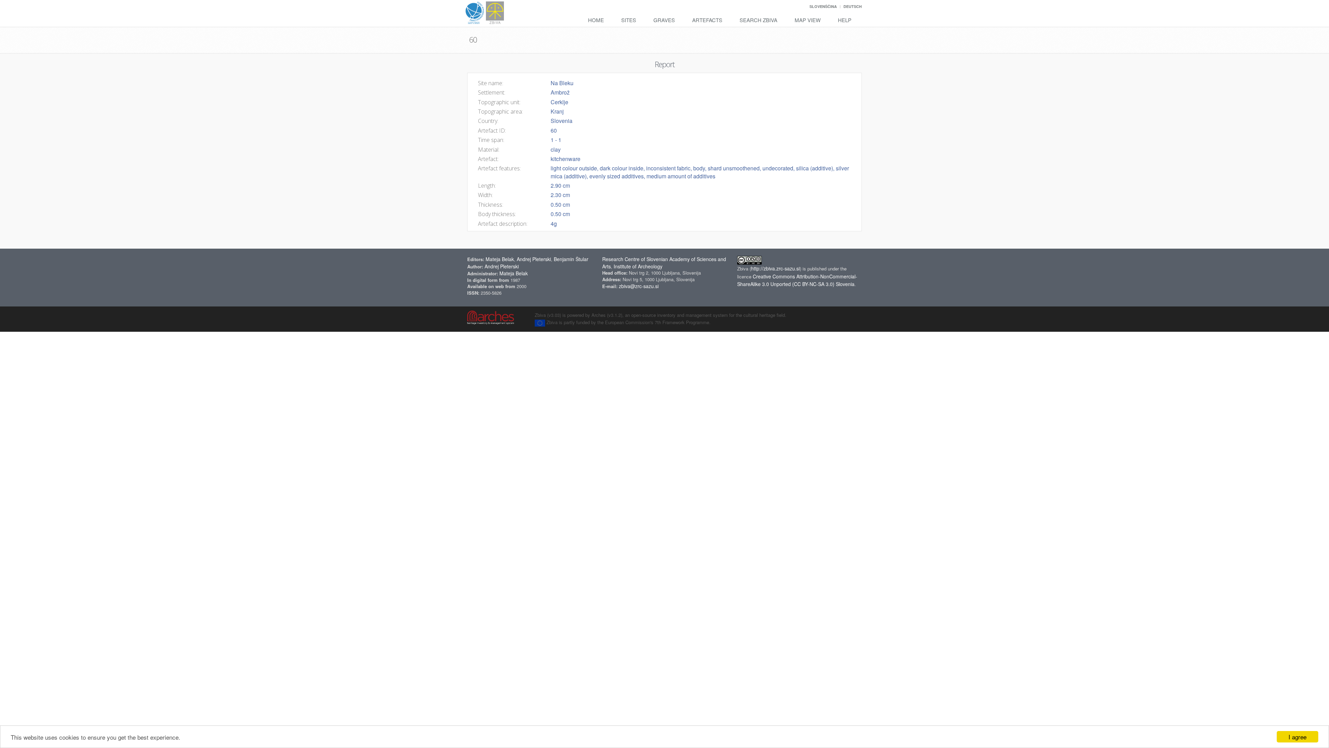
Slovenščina (823, 6)
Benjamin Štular (571, 259)
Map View (808, 20)
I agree (1298, 736)
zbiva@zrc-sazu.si (639, 286)
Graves (664, 20)
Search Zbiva (758, 20)
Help (844, 20)
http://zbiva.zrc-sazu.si (775, 268)
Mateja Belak (500, 259)
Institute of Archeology (638, 266)
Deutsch (852, 6)
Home (596, 20)
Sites (628, 20)
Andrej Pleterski (534, 259)
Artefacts (707, 20)
